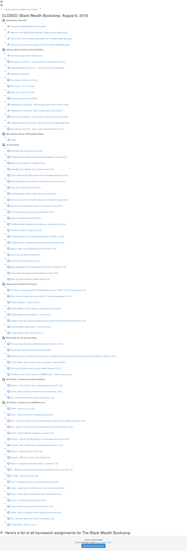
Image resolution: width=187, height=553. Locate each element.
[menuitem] (1, 6)
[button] (1, 2)
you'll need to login (103, 542)
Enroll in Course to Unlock (93, 545)
